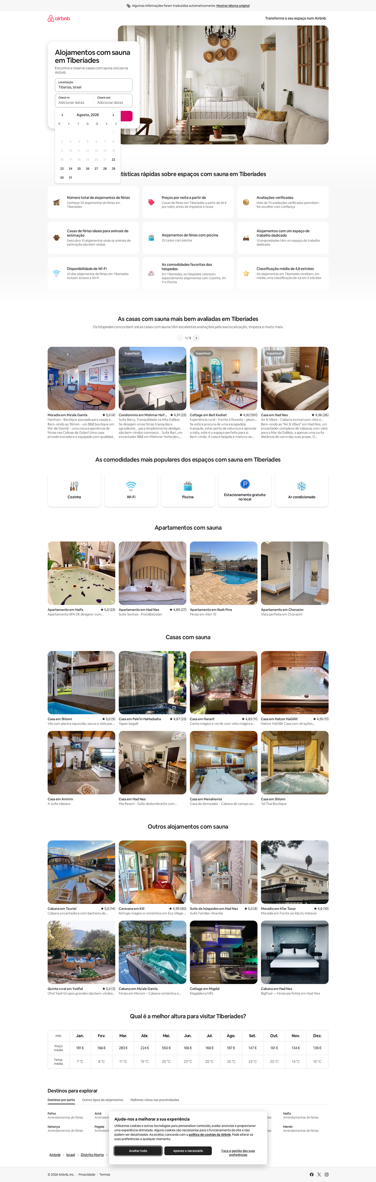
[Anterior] (180, 338)
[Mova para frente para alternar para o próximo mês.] (113, 115)
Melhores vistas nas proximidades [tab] (154, 1100)
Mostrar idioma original (233, 6)
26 (87, 169)
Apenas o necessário (188, 1151)
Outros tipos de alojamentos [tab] (102, 1100)
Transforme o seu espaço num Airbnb (295, 18)
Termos (104, 1175)
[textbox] (74, 102)
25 (79, 169)
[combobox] (93, 87)
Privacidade (87, 1175)
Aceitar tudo (138, 1151)
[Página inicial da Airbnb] (59, 18)
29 (113, 169)
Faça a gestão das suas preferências (238, 1153)
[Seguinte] (196, 338)
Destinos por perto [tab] (61, 1100)
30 (62, 178)
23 (62, 169)
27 (96, 169)
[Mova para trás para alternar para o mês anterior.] (62, 115)
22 (113, 160)
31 (70, 178)
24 (70, 169)
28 (105, 169)
